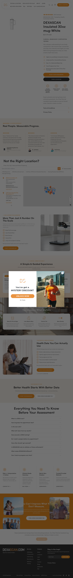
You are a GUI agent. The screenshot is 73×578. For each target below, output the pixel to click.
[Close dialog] (62, 273)
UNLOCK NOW (22, 296)
